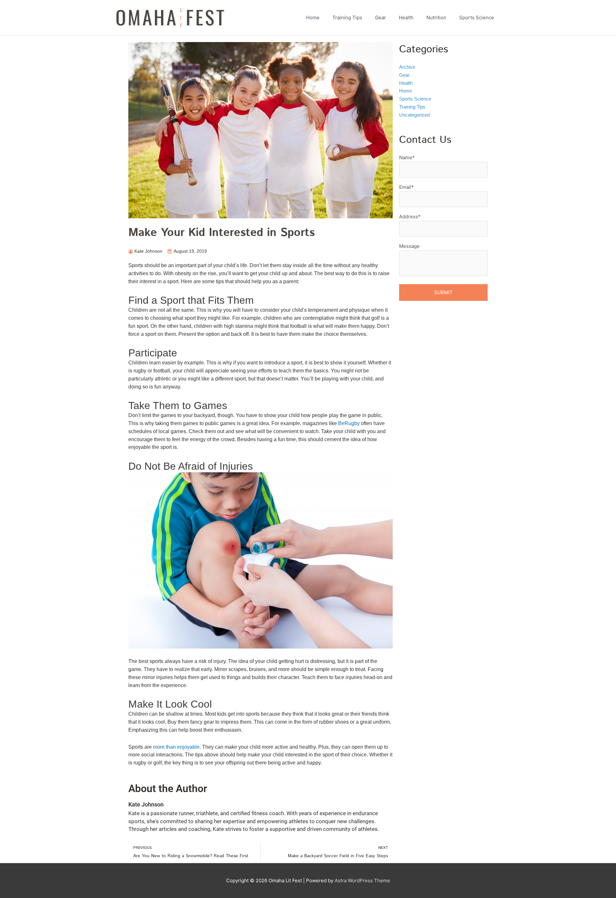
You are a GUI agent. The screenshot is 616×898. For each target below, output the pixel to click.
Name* (407, 157)
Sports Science (415, 98)
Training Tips (412, 106)
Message (409, 246)
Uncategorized (414, 115)
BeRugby (349, 423)
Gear (404, 75)
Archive (407, 67)
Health (406, 83)
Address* (410, 217)
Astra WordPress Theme (362, 880)
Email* (406, 187)
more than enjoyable (176, 747)
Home (405, 90)
